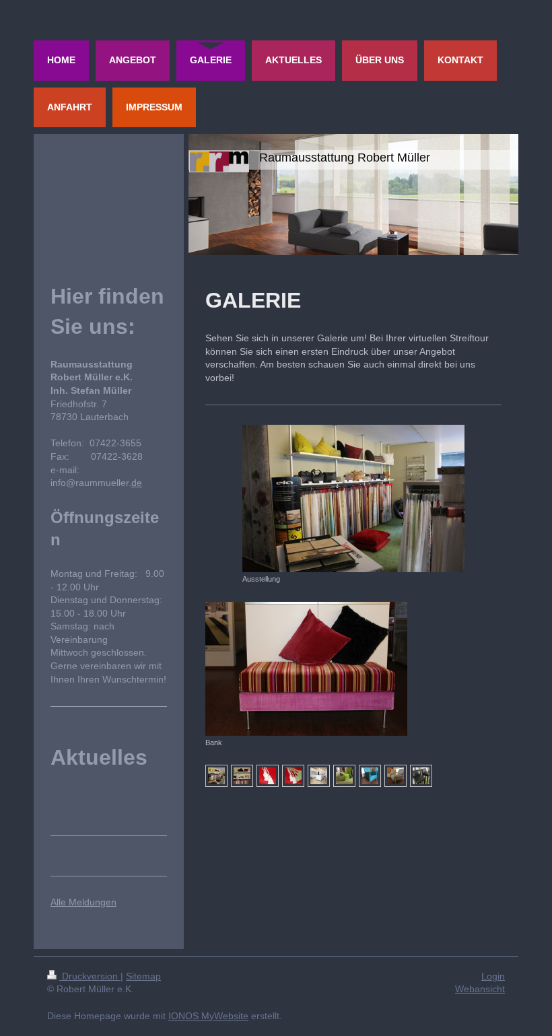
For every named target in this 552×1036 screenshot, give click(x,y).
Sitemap (143, 976)
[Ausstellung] (353, 498)
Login (493, 976)
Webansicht (480, 988)
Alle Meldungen (83, 902)
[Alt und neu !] (421, 775)
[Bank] (306, 669)
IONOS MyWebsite (208, 1015)
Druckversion (89, 976)
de (136, 482)
